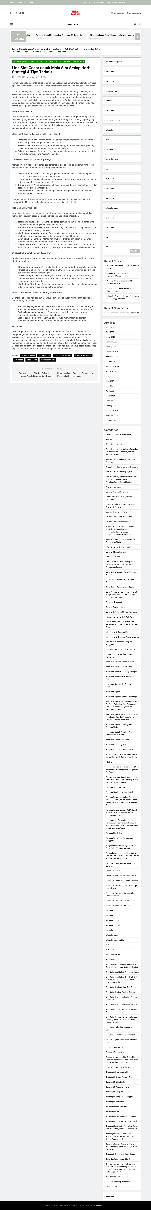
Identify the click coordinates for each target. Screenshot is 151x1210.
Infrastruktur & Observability (117, 632)
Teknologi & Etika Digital (115, 1082)
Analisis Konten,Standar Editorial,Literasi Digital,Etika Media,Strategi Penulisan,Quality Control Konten (122, 479)
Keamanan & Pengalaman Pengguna (120, 662)
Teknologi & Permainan (115, 1102)
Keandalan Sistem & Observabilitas (119, 750)
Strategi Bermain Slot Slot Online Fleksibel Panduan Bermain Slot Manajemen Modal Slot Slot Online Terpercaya (122, 1060)
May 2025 (109, 386)
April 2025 (110, 391)
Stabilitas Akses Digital (115, 1047)
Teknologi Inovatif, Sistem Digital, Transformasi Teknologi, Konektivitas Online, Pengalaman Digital (120, 1136)
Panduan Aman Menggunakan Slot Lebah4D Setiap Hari (37, 35)
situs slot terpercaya (83, 355)
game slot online (28, 355)
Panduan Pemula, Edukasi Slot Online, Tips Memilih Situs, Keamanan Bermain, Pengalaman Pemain (122, 812)
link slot (31, 199)
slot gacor (110, 71)
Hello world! (134, 313)
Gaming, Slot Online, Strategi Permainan (121, 612)
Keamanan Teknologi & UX (116, 745)
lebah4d (109, 762)
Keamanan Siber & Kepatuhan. (117, 740)
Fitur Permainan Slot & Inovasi (118, 547)
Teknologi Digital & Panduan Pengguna (121, 1116)
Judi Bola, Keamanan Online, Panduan (120, 649)
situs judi (109, 910)
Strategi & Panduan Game (116, 1052)
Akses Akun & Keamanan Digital (118, 434)
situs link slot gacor (114, 62)
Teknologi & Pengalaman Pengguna (120, 1097)
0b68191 (18, 77)
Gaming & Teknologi (114, 602)
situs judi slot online (114, 925)
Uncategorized (111, 1187)
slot (107, 140)
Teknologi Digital (112, 1111)
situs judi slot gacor (114, 920)
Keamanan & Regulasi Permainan (119, 667)
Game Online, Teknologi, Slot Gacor (120, 587)
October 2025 (111, 361)
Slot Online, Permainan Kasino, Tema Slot (122, 1004)
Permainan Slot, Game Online (117, 901)
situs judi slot (111, 915)
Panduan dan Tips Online (115, 787)
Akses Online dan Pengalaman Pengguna (122, 467)
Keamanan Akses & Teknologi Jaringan (121, 672)
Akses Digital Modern (114, 444)
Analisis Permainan (113, 487)
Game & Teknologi (113, 557)
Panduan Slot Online (114, 833)
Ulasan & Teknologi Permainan (118, 1182)
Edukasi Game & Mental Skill (117, 522)
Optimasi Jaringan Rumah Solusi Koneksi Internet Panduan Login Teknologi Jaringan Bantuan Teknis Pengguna (122, 780)
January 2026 (111, 347)
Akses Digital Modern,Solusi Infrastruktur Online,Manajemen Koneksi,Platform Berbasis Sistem (122, 452)
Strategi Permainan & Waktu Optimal (120, 1067)
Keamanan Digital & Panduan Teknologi (121, 697)
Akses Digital (111, 439)
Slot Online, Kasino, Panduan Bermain (120, 992)
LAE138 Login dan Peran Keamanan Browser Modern (107, 3)
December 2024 (112, 410)
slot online (110, 81)
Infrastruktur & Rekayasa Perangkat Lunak (122, 637)
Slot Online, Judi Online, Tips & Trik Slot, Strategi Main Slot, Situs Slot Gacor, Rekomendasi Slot (48, 62)
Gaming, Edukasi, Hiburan (116, 607)
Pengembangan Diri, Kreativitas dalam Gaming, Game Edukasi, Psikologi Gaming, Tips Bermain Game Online (122, 855)
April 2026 (110, 332)
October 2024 (111, 420)
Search (107, 246)
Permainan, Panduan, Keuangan (118, 906)
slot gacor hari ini (113, 955)
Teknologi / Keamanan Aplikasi (118, 1072)
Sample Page (73, 24)
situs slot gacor (112, 159)
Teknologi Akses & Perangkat (117, 1106)
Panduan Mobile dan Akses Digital (119, 792)
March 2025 (110, 396)
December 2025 (112, 352)
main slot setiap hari (62, 355)
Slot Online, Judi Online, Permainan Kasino (122, 972)
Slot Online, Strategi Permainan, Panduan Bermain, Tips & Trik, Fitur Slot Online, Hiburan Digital (122, 1019)
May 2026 (109, 327)
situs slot (109, 130)
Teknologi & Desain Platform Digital (120, 1077)
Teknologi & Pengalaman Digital (118, 1092)
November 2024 (112, 415)
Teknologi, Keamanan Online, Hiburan (120, 1154)
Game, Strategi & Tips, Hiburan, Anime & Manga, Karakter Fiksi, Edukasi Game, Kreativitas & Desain (121, 594)
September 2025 (112, 366)
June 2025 (110, 381)
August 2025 (111, 371)
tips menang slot (48, 360)
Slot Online (18, 360)
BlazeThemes (96, 1206)
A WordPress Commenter (116, 313)
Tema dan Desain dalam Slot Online (120, 1159)
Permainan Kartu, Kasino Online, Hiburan (122, 876)
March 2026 (110, 337)
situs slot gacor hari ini (115, 940)
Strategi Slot (32, 360)
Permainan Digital (113, 871)
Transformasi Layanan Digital (117, 1177)
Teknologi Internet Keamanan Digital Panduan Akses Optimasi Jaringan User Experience (121, 1146)
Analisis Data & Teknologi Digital (119, 472)
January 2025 (111, 406)
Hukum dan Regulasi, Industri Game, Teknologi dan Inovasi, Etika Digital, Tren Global (122, 624)
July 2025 (109, 376)
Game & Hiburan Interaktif (116, 552)
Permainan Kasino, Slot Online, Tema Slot (122, 881)
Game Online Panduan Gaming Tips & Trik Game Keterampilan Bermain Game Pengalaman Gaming (122, 564)
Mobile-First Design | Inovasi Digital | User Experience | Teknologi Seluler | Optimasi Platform (122, 769)
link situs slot (111, 91)
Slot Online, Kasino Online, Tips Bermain (121, 987)
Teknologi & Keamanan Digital (118, 1087)
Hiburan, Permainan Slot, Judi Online (120, 617)
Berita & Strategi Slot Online (117, 492)
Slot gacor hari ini (113, 120)
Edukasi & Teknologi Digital (117, 512)
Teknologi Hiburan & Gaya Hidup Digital (121, 1121)
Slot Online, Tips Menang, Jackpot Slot (121, 1035)
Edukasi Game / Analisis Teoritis (119, 517)
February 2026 (111, 342)
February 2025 (111, 401)
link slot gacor (44, 355)
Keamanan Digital (113, 692)
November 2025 (112, 357)
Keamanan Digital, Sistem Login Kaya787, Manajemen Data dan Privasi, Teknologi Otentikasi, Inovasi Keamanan (122, 717)
